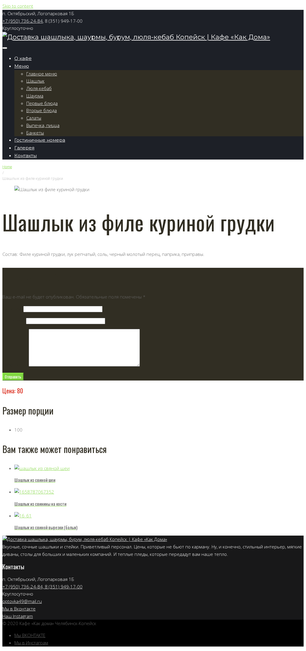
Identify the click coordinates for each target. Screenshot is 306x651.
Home (7, 167)
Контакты (25, 155)
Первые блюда (42, 103)
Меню (21, 66)
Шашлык (35, 81)
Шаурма (34, 96)
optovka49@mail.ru (22, 601)
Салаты (33, 118)
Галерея (24, 148)
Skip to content (17, 6)
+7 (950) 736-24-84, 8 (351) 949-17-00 (42, 587)
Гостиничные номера (39, 140)
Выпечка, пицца (42, 125)
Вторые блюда (41, 110)
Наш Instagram (17, 616)
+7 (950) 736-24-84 (22, 21)
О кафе (23, 58)
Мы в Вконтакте (19, 609)
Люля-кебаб (39, 88)
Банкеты (35, 133)
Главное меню (41, 74)
